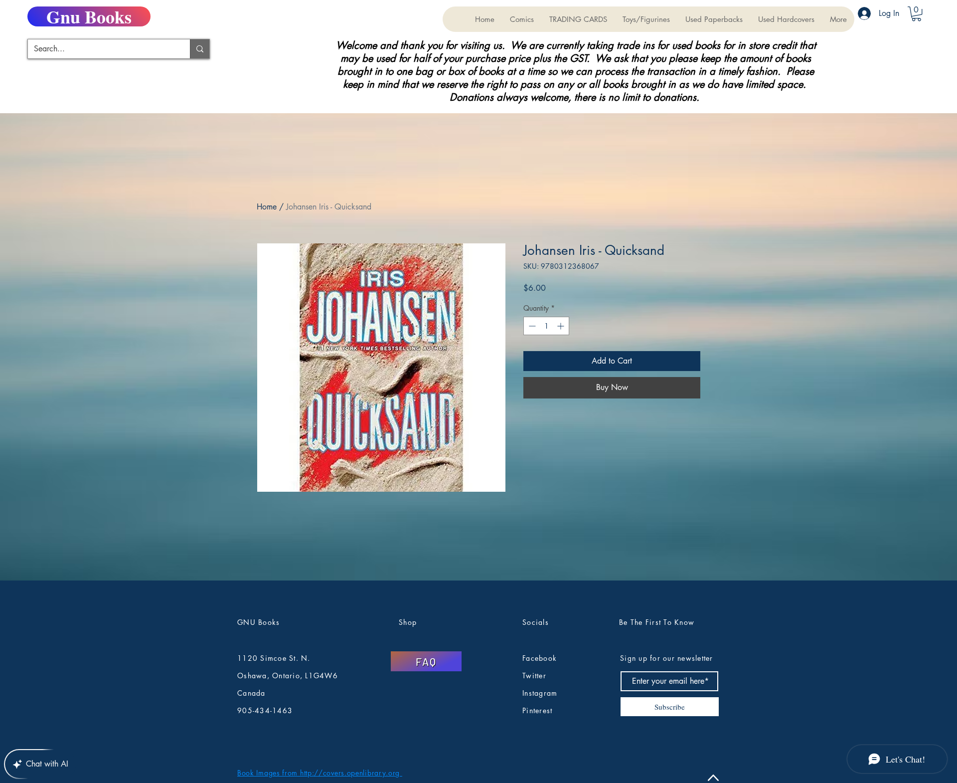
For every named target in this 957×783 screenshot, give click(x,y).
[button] (578, 19)
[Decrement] (531, 326)
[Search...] (199, 48)
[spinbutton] (546, 326)
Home (267, 206)
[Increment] (561, 326)
